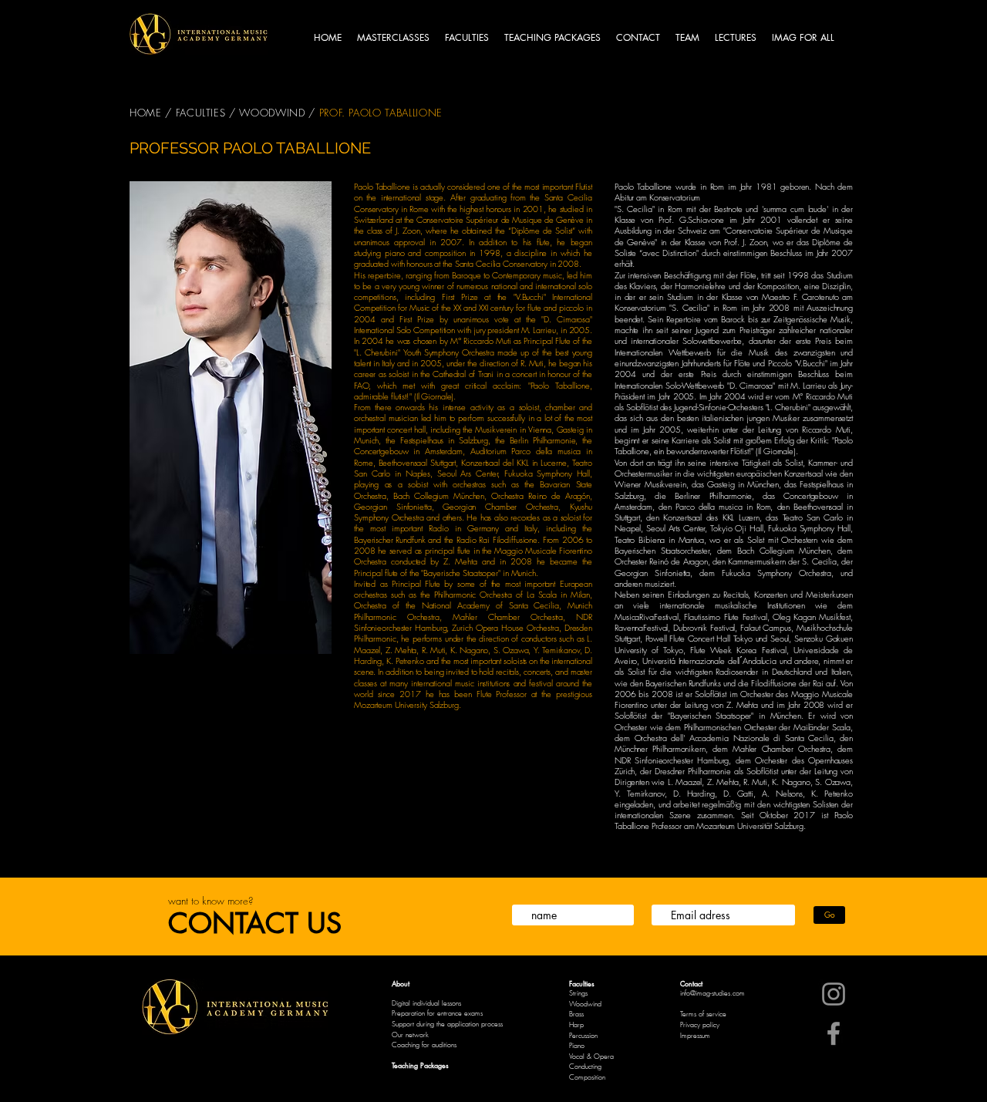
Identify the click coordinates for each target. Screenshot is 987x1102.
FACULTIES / (206, 113)
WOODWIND (273, 113)
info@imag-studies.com (712, 993)
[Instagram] (833, 994)
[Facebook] (833, 1033)
